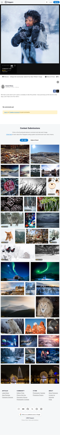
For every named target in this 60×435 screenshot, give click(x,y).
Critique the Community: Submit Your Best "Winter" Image (26, 77)
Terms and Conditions (33, 420)
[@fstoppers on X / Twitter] (32, 409)
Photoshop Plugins (38, 395)
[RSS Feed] (41, 409)
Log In (50, 2)
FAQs (50, 399)
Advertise (51, 397)
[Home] (9, 2)
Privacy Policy (25, 420)
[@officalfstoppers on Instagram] (19, 409)
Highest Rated (34, 140)
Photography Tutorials (39, 393)
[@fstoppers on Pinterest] (37, 409)
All (24, 140)
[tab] (24, 140)
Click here (9, 134)
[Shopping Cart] (46, 2)
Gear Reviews (6, 395)
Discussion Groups (22, 397)
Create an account (14, 112)
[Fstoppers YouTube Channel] (23, 409)
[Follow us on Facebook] (28, 409)
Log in (6, 112)
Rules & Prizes (50, 77)
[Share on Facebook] (54, 91)
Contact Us (52, 395)
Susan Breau (9, 86)
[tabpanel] (30, 265)
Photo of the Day (21, 395)
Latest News (5, 393)
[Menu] (2, 2)
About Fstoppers (53, 393)
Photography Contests (23, 399)
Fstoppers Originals (7, 397)
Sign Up (56, 2)
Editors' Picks (20, 393)
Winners (6, 77)
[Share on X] (57, 91)
